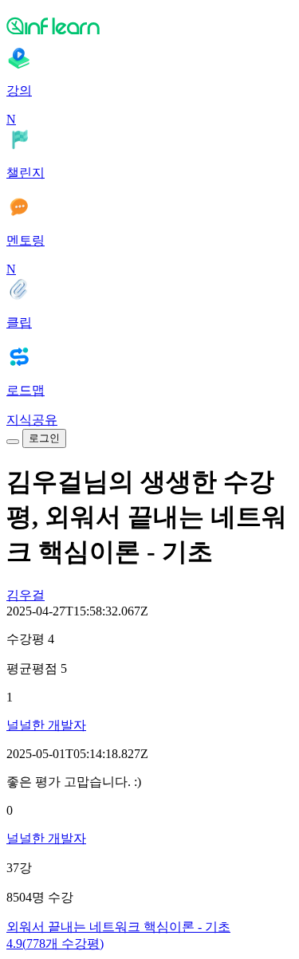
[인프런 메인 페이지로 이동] (149, 25)
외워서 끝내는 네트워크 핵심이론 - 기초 (118, 926)
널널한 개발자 (46, 725)
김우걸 (25, 595)
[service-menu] (12, 441)
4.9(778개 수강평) (55, 943)
